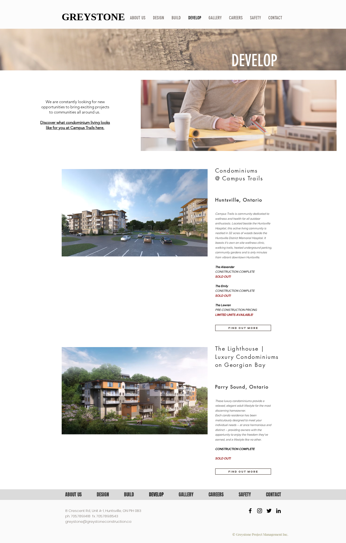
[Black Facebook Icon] (250, 510)
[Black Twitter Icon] (269, 510)
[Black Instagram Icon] (259, 510)
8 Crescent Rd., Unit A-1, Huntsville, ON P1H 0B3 (103, 510)
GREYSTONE (93, 16)
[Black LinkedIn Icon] (278, 510)
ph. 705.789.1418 (77, 516)
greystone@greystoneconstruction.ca (98, 521)
